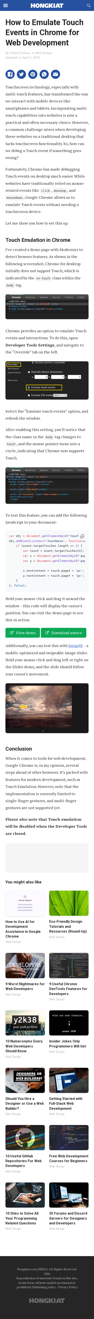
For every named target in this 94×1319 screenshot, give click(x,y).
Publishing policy (44, 1287)
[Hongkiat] (47, 5)
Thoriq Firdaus (20, 53)
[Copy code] (82, 536)
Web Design (43, 53)
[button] (10, 74)
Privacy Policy (67, 1287)
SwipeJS (75, 645)
